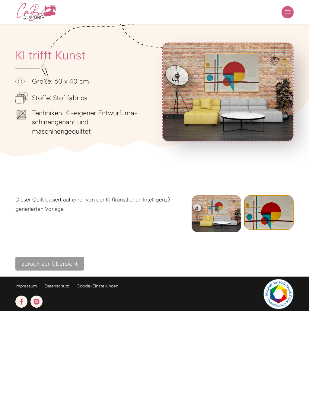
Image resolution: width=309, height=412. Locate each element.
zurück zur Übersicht (49, 263)
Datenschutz (57, 286)
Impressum (26, 286)
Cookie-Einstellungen (97, 286)
